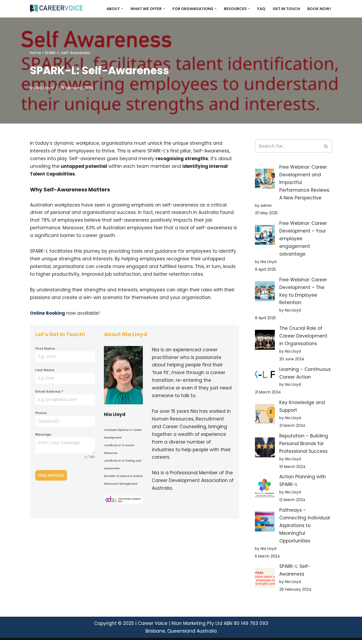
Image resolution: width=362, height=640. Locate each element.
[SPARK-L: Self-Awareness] (265, 579)
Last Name (44, 370)
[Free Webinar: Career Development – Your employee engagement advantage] (265, 236)
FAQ (261, 8)
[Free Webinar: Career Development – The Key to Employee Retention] (265, 292)
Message (43, 434)
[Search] (326, 146)
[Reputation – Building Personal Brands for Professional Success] (265, 448)
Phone (41, 413)
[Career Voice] (56, 9)
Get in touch (286, 8)
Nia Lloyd (44, 88)
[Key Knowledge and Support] (265, 415)
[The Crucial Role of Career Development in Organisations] (265, 341)
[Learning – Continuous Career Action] (265, 375)
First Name (45, 348)
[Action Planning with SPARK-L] (265, 489)
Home (35, 52)
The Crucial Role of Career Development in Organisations (303, 336)
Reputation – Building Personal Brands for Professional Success (303, 443)
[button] (122, 9)
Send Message (51, 475)
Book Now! (319, 8)
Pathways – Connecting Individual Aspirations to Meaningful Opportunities (304, 525)
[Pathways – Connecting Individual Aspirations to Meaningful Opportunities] (265, 523)
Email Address (49, 391)
